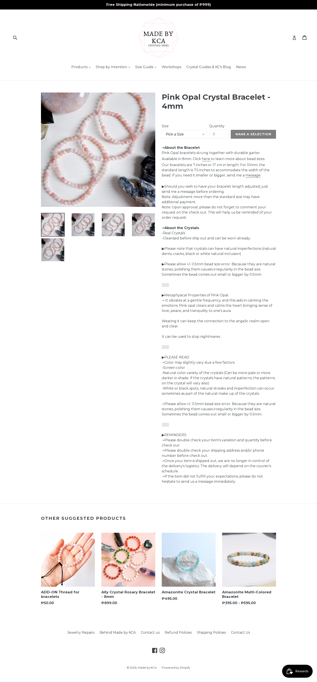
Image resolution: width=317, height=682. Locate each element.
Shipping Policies (211, 632)
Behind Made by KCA (118, 632)
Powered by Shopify (176, 667)
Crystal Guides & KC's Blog (208, 67)
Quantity (216, 126)
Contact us (150, 632)
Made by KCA (147, 667)
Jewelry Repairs (80, 632)
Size (165, 126)
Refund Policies (178, 632)
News (241, 67)
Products (82, 67)
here (206, 159)
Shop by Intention (114, 67)
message (253, 175)
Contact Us (240, 632)
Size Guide (147, 67)
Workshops (171, 67)
